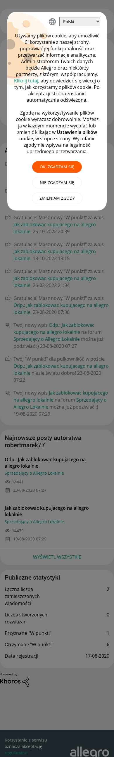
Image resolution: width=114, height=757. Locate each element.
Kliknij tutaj (26, 80)
